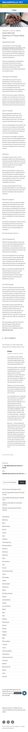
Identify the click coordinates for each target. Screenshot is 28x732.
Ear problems (6, 561)
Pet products (5, 622)
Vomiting (4, 660)
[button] (24, 693)
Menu (14, 10)
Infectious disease (7, 593)
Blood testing (6, 526)
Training (4, 644)
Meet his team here (7, 330)
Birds (3, 523)
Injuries (4, 596)
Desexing (5, 552)
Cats (3, 536)
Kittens (4, 603)
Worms (4, 670)
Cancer (4, 532)
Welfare (4, 663)
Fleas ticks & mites (7, 571)
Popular (4, 628)
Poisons (4, 625)
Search (22, 482)
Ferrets (4, 568)
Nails (3, 612)
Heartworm (5, 587)
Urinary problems (7, 651)
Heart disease (6, 584)
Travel (4, 647)
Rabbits (4, 635)
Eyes (3, 564)
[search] (4, 676)
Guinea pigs (5, 577)
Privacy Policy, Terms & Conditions (11, 726)
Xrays (3, 673)
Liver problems (6, 606)
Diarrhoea (5, 555)
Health (4, 580)
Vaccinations (5, 654)
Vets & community (10, 338)
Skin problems (6, 641)
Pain (3, 615)
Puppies (4, 631)
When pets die (6, 667)
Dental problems (7, 545)
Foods (4, 574)
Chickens (4, 539)
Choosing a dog (6, 542)
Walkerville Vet (12, 2)
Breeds (4, 529)
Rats (3, 638)
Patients (4, 619)
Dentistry (5, 548)
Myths (4, 609)
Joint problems (6, 600)
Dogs (3, 558)
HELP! (4, 590)
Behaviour (5, 520)
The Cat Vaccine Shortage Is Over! (11, 489)
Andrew (18, 30)
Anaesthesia (5, 516)
